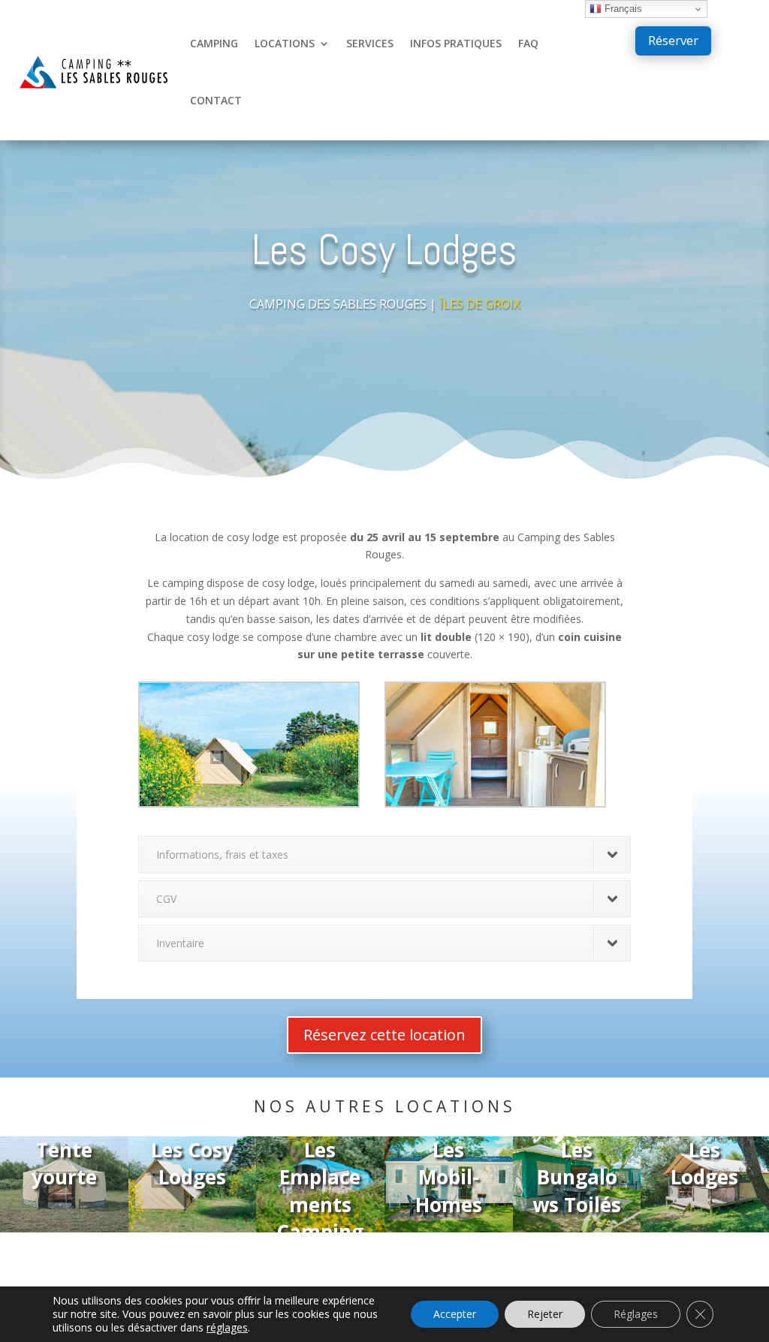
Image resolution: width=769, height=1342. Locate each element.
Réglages (636, 1314)
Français (622, 8)
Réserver (673, 40)
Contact (216, 100)
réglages (227, 1327)
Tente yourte (64, 1163)
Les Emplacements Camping (320, 1190)
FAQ (528, 43)
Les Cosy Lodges (192, 1163)
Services (370, 43)
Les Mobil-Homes (448, 1177)
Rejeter (544, 1314)
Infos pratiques (456, 43)
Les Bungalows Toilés (576, 1177)
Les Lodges (705, 1163)
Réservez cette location (384, 1035)
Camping (214, 43)
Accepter (454, 1314)
